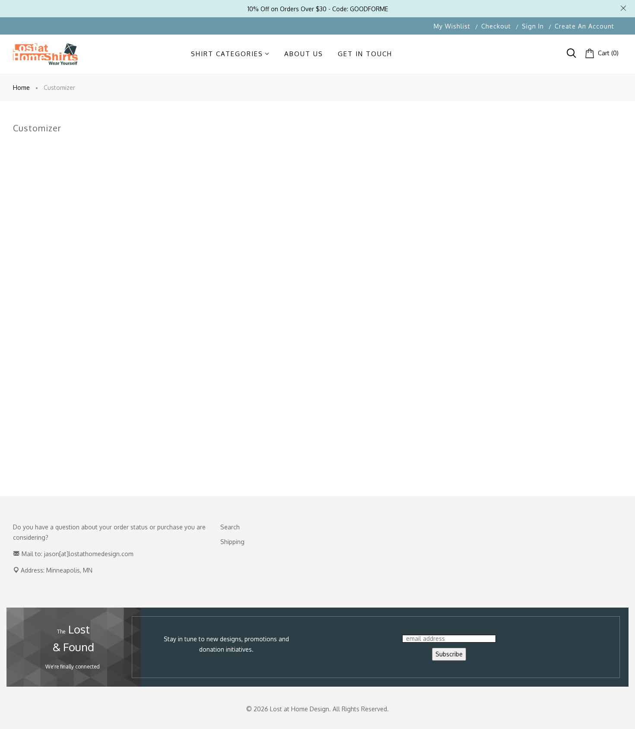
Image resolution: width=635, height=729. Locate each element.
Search (230, 527)
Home (21, 87)
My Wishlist (452, 26)
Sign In (533, 26)
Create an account (584, 26)
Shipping (232, 541)
